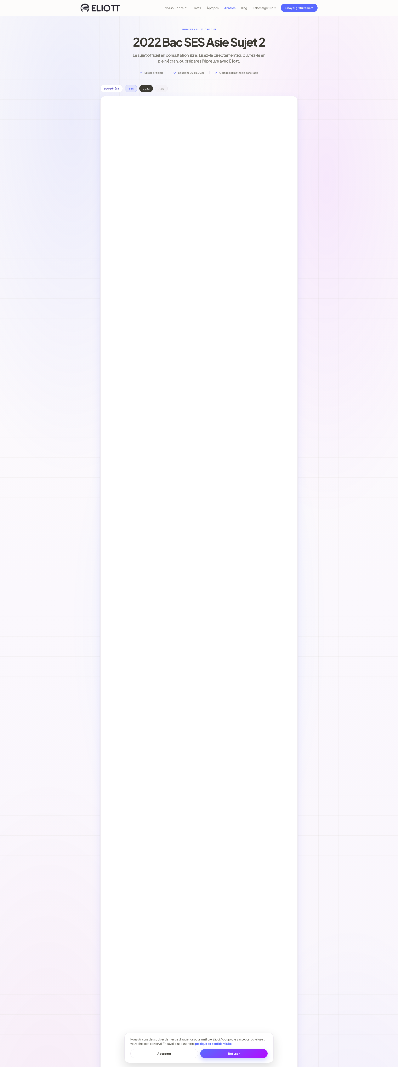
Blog (244, 7)
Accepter (164, 1053)
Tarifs (197, 7)
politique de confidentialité (213, 1043)
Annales (229, 7)
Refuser (234, 1053)
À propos (213, 7)
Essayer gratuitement (299, 8)
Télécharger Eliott (264, 7)
